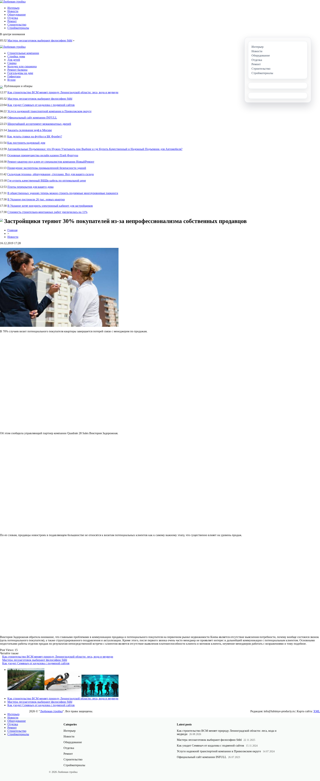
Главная (12, 230)
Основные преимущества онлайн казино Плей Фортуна (42, 155)
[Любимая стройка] (13, 1)
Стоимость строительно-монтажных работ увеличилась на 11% (47, 212)
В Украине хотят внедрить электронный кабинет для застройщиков (50, 205)
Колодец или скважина (22, 66)
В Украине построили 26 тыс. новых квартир (36, 199)
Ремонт (12, 21)
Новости (12, 11)
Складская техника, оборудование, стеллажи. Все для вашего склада (50, 174)
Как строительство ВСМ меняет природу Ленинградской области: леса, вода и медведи (62, 92)
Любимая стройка (51, 711)
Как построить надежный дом (26, 142)
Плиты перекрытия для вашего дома (30, 186)
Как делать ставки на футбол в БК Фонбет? (34, 136)
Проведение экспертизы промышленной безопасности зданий (46, 168)
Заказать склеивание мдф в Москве (29, 130)
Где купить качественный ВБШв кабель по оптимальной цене (46, 180)
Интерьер (13, 7)
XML (316, 711)
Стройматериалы (18, 27)
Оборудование (16, 14)
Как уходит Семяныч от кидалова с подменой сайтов (41, 105)
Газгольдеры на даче (20, 73)
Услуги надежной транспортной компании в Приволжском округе (49, 111)
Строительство (16, 24)
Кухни (11, 79)
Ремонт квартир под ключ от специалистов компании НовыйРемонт (50, 161)
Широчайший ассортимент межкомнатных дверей (39, 123)
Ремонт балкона (17, 69)
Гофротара (14, 76)
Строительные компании (23, 53)
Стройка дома (16, 56)
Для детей (13, 59)
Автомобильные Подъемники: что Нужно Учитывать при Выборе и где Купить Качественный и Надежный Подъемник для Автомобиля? (94, 149)
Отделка (12, 17)
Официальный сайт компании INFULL (32, 117)
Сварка (11, 63)
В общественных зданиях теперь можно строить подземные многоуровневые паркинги (62, 193)
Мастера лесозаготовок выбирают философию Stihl (39, 40)
